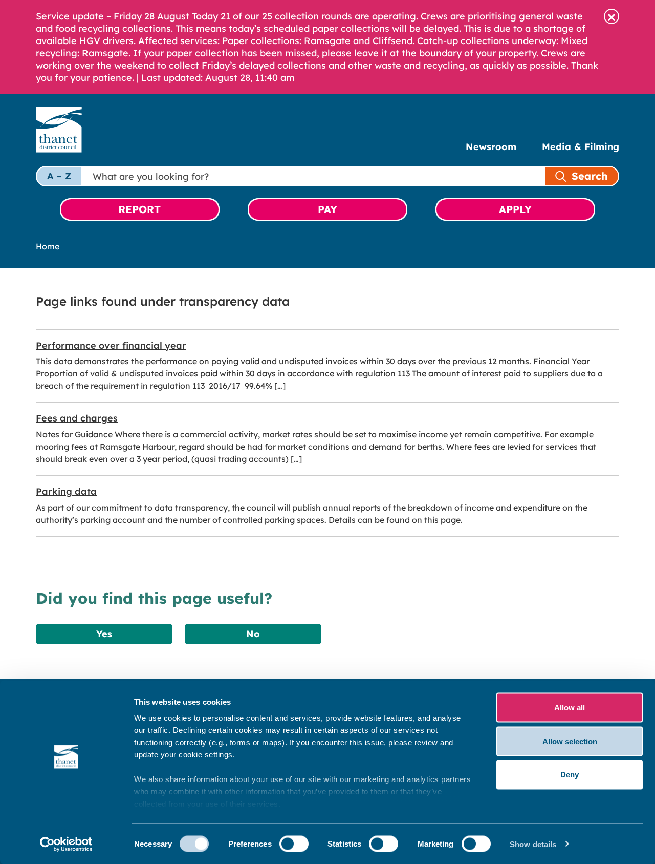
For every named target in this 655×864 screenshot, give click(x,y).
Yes (104, 634)
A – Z (59, 176)
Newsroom (491, 147)
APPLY (515, 209)
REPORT (139, 209)
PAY (327, 209)
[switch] (294, 843)
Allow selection (569, 740)
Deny (569, 774)
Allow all (569, 707)
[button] (611, 16)
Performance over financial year (111, 345)
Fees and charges (77, 418)
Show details (533, 843)
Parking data (66, 491)
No (253, 634)
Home (47, 246)
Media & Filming (580, 147)
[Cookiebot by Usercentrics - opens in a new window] (66, 844)
